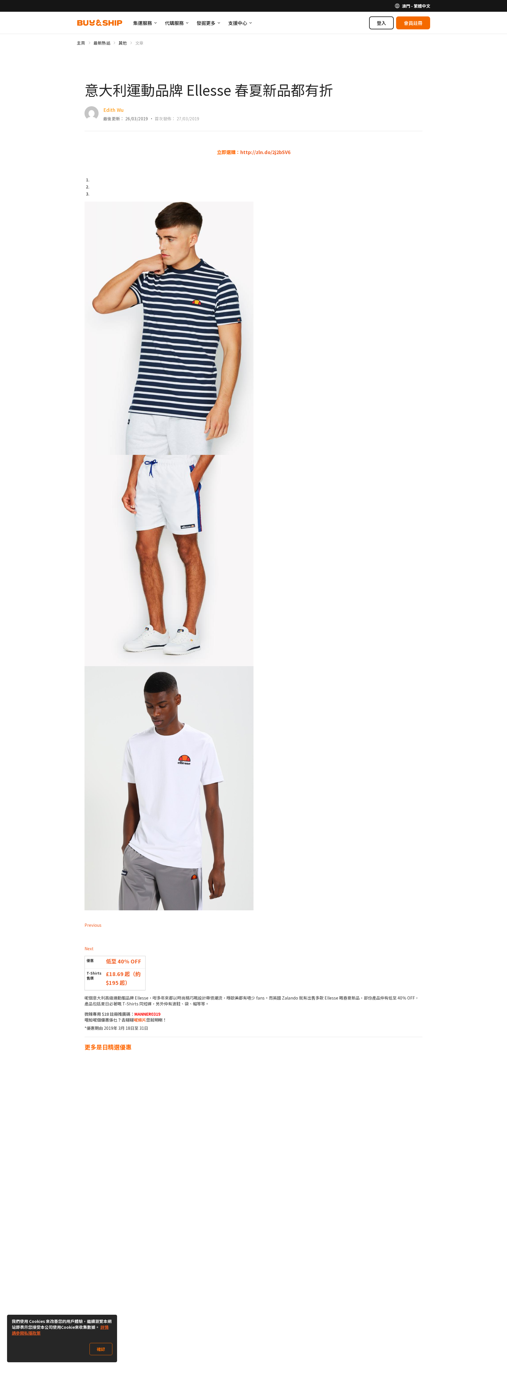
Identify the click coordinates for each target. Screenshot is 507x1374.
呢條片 (140, 1020)
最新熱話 (102, 43)
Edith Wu (113, 109)
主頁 (81, 43)
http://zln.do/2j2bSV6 (265, 152)
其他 (123, 43)
